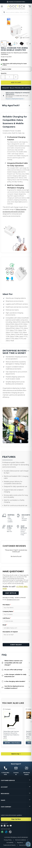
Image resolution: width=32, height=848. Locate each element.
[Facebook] (5, 826)
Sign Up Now (16, 819)
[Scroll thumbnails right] (29, 44)
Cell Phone (7, 618)
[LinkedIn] (8, 826)
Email (5, 625)
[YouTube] (11, 826)
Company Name (8, 611)
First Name (6, 604)
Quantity (3, 73)
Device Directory (24, 845)
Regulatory (20, 842)
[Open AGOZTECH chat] (28, 844)
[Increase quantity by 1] (16, 77)
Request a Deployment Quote (15, 98)
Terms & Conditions (20, 840)
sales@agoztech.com (13, 599)
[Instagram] (2, 826)
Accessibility (10, 842)
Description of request (10, 631)
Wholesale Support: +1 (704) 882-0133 (17, 1)
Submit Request (16, 644)
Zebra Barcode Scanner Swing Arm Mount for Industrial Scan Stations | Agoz (11, 734)
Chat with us (10, 593)
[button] (16, 105)
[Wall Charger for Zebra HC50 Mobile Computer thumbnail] (3, 43)
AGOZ (5, 738)
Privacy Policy (8, 840)
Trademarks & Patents (9, 845)
